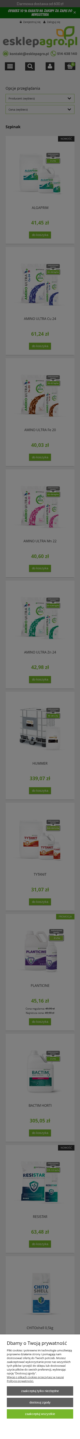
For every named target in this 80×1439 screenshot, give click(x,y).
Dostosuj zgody (40, 1402)
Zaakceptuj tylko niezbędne (40, 1391)
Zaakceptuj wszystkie (40, 1414)
